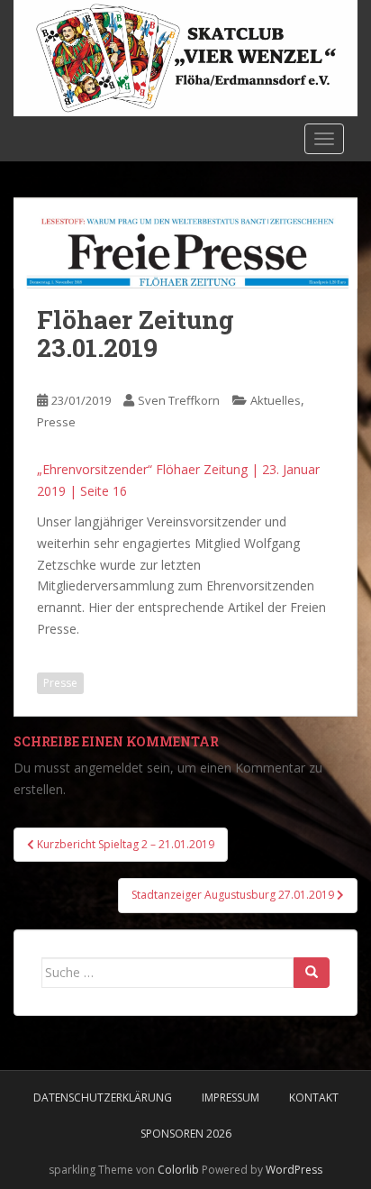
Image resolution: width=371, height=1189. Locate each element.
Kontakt (314, 1097)
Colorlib (178, 1169)
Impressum (230, 1097)
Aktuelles (275, 400)
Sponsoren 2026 (185, 1133)
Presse (56, 422)
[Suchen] (312, 972)
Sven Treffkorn (179, 400)
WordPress (294, 1169)
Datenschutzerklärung (102, 1097)
